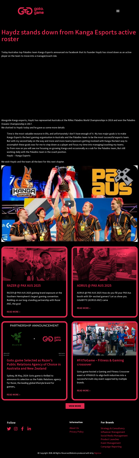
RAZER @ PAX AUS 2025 (24, 285)
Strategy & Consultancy (113, 428)
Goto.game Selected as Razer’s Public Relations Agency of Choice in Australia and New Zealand (34, 364)
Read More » (13, 311)
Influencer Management (113, 431)
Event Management (111, 442)
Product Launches (110, 439)
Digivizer (97, 453)
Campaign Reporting (111, 446)
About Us (74, 428)
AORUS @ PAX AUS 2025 (94, 285)
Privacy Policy (76, 431)
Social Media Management (114, 435)
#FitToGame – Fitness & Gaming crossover (100, 362)
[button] (118, 11)
